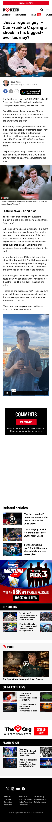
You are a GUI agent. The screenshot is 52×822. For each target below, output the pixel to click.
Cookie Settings (24, 805)
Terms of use (23, 797)
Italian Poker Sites (25, 802)
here (40, 431)
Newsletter (8, 805)
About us (7, 797)
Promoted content (25, 799)
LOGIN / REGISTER (26, 3)
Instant (36, 14)
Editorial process (40, 802)
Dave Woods (16, 82)
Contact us (8, 802)
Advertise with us (40, 799)
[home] (10, 10)
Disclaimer (8, 799)
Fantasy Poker (21, 14)
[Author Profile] (6, 83)
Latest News (6, 14)
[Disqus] (26, 468)
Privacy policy (39, 797)
